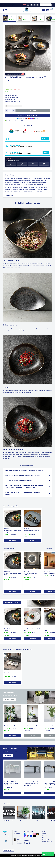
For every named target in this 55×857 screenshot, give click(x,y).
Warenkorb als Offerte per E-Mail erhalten (28, 115)
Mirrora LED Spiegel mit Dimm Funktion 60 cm (30, 574)
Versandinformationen (47, 841)
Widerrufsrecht (45, 839)
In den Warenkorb (12, 540)
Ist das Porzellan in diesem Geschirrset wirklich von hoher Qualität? (24, 470)
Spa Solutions (7, 528)
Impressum (44, 835)
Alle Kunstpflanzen (9, 699)
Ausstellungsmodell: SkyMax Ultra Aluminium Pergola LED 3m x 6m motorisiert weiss (11, 783)
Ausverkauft (33, 110)
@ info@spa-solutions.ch (47, 1)
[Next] (51, 18)
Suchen (43, 831)
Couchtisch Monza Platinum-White (11, 674)
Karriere (44, 833)
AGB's (43, 837)
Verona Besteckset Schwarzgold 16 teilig (31, 531)
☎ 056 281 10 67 (37, 1)
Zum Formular (45, 138)
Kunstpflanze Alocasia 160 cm (10, 725)
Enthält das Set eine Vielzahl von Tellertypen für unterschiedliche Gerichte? (23, 493)
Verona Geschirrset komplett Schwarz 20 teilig (12, 531)
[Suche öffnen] (6, 10)
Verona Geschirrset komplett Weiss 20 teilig (32, 629)
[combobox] (50, 57)
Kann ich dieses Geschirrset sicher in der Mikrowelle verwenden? (23, 475)
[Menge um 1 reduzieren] (6, 110)
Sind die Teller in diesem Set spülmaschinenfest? (19, 480)
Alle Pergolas (8, 755)
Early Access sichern (45, 4)
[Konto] (47, 10)
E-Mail (20, 843)
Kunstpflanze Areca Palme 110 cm (31, 725)
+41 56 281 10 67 (19, 840)
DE (49, 57)
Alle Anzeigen (49, 548)
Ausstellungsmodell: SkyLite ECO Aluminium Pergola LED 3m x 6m (31, 782)
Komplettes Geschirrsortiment (12, 602)
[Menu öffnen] (3, 10)
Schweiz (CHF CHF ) (7, 850)
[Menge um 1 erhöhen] (13, 110)
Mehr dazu (46, 152)
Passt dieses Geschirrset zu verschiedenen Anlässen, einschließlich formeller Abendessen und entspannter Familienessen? (24, 486)
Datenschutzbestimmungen (35, 855)
